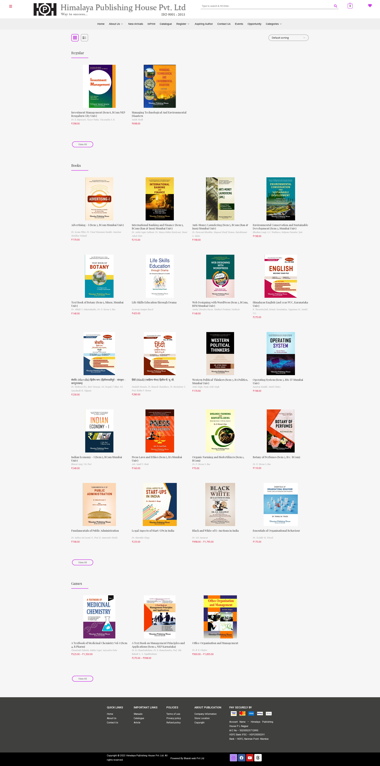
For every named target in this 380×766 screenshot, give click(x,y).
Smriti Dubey (275, 386)
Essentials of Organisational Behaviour (276, 530)
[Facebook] (241, 757)
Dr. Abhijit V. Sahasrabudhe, (84, 309)
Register (181, 23)
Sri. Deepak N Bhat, (110, 386)
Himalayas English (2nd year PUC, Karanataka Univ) (280, 304)
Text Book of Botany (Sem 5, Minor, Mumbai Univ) (97, 304)
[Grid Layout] (75, 37)
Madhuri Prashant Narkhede (227, 309)
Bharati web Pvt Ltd (194, 758)
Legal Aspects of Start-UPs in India (153, 530)
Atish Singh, (198, 386)
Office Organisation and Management (215, 643)
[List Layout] (84, 37)
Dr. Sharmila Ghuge (141, 537)
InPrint (151, 23)
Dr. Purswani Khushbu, (203, 232)
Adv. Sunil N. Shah (140, 464)
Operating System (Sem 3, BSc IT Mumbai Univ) (278, 381)
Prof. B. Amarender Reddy (106, 537)
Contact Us (224, 23)
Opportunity (254, 23)
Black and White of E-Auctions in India (215, 530)
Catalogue (166, 23)
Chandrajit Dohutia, (80, 650)
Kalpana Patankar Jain (292, 232)
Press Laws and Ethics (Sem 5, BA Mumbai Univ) (157, 458)
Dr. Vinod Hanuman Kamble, (100, 232)
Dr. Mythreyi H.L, (79, 386)
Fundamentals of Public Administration (95, 530)
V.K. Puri (87, 464)
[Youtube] (250, 757)
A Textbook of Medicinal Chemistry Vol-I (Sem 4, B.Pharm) (99, 644)
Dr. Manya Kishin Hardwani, (168, 232)
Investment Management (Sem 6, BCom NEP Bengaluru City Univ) (98, 114)
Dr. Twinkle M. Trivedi (263, 537)
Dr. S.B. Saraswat (200, 537)
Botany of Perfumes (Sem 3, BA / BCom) (276, 457)
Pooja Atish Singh (211, 386)
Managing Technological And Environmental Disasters (159, 114)
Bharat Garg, (77, 464)
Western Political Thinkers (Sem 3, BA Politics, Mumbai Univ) (220, 381)
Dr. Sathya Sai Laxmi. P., (82, 537)
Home (100, 23)
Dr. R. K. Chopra (199, 650)
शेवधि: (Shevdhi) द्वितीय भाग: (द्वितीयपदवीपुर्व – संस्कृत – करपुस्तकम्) (98, 381)
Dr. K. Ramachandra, (163, 650)
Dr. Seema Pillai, (79, 232)
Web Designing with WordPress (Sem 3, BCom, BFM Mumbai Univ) (220, 304)
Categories (272, 23)
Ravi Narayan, (94, 386)
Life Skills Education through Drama (154, 302)
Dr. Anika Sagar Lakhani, (143, 232)
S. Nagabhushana (149, 654)
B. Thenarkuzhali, (261, 309)
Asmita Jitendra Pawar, (203, 309)
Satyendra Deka (110, 650)
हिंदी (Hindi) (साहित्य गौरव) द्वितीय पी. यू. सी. (153, 380)
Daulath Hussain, (140, 386)
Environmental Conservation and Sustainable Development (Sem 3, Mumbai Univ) (280, 226)
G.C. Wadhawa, (274, 232)
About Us (114, 23)
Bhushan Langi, (260, 232)
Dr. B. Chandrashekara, (142, 650)
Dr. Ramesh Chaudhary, (159, 386)
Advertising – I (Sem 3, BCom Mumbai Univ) (97, 225)
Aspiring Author (204, 23)
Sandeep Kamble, (261, 386)
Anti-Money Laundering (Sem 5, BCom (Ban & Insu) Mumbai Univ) (220, 226)
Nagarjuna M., (294, 309)
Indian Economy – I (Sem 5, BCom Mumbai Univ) (96, 458)
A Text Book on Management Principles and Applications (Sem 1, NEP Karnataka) (158, 644)
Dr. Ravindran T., (178, 386)
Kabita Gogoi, (96, 650)
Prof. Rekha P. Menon (141, 390)
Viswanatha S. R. (107, 119)
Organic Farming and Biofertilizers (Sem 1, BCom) (218, 458)
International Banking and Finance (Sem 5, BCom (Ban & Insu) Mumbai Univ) (157, 226)
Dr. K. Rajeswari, (79, 119)
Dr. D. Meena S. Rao (106, 309)
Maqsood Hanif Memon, (225, 232)
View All (82, 144)
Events (239, 23)
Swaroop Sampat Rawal (142, 309)
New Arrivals (135, 23)
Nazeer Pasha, (93, 119)
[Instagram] (233, 757)
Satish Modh (137, 119)
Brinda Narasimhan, (278, 309)
